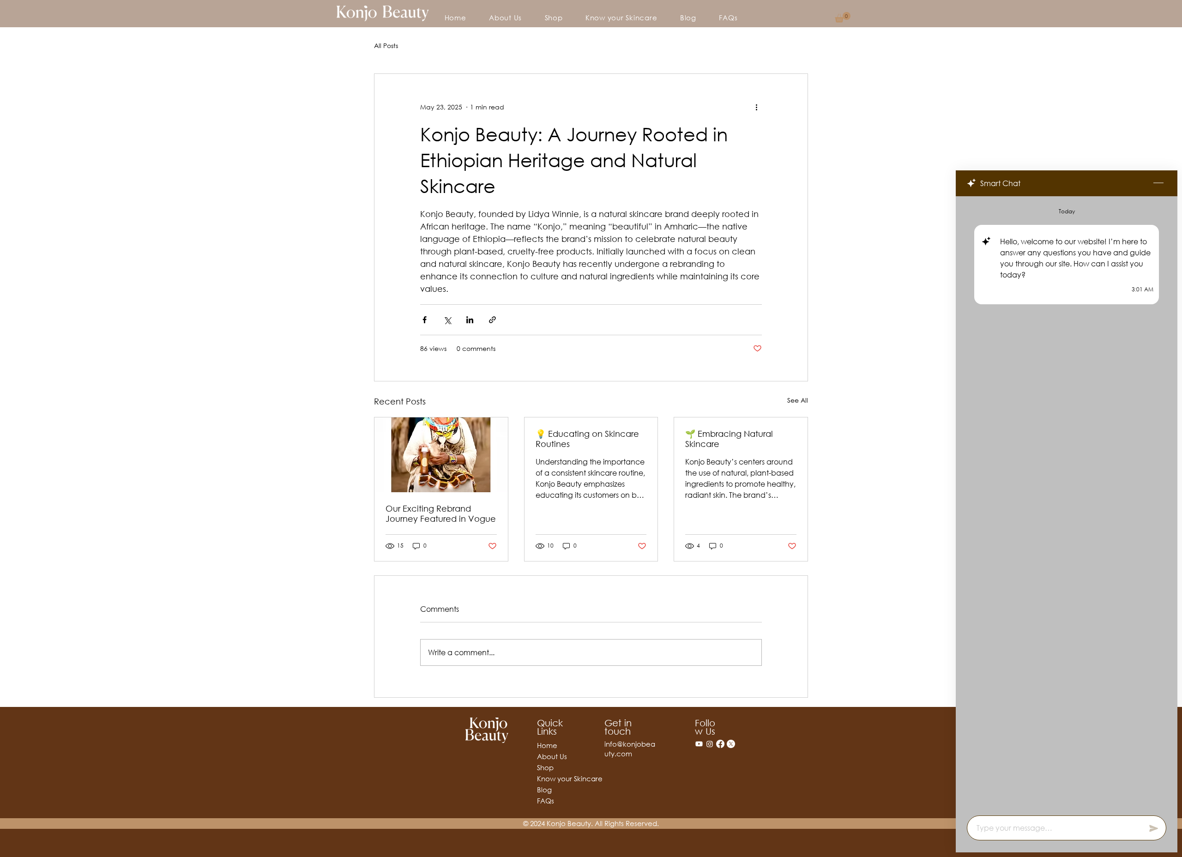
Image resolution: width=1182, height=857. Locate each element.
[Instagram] (710, 744)
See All (797, 400)
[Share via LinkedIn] (469, 319)
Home (547, 745)
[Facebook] (720, 744)
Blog (544, 789)
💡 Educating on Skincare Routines (587, 438)
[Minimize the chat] (1158, 183)
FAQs (545, 800)
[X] (731, 744)
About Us (552, 756)
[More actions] (756, 107)
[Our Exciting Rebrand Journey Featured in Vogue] (441, 454)
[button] (842, 17)
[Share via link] (492, 319)
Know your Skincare (553, 778)
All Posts (386, 45)
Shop (545, 767)
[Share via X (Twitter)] (447, 319)
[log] (1066, 503)
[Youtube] (699, 744)
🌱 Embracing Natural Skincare (729, 438)
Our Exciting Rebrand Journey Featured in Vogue (441, 513)
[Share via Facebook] (424, 319)
